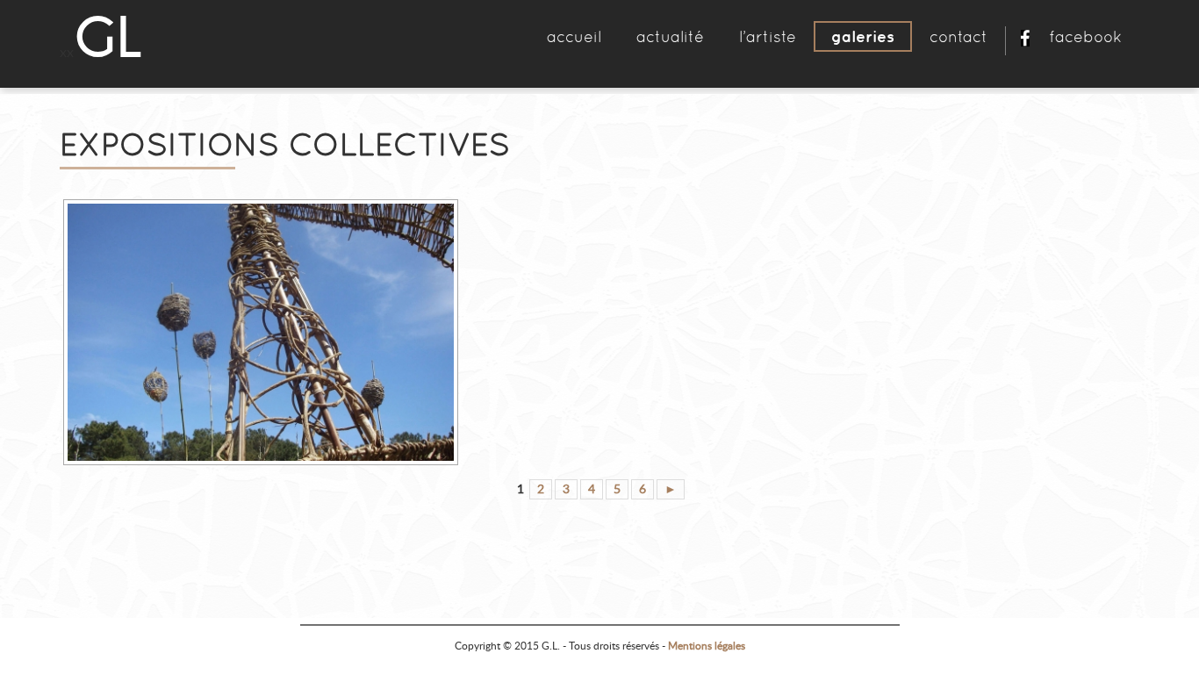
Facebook (1085, 36)
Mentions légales (706, 646)
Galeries (862, 36)
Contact (958, 36)
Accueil (574, 36)
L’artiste (767, 36)
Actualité (670, 36)
